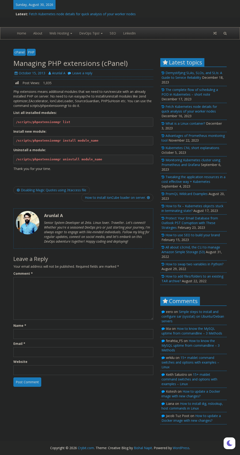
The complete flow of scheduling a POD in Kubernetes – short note (189, 92)
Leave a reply (82, 73)
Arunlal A (58, 73)
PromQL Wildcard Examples (186, 194)
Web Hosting (59, 33)
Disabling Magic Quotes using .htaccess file (53, 190)
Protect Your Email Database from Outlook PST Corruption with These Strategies (189, 223)
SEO (113, 33)
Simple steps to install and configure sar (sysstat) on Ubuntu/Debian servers (192, 316)
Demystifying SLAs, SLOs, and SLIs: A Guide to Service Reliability (191, 75)
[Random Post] (215, 33)
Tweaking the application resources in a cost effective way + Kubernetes (193, 179)
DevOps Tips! (89, 33)
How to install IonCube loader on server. (115, 197)
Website (20, 361)
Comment (23, 273)
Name (19, 325)
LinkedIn (129, 33)
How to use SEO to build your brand (192, 235)
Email (19, 343)
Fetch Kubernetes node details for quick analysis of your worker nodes (82, 14)
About (37, 33)
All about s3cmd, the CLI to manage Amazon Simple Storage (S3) (190, 249)
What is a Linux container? (185, 123)
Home (21, 33)
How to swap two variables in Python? (194, 264)
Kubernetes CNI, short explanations (192, 148)
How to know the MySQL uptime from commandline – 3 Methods (191, 330)
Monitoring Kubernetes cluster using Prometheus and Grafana (190, 162)
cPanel (20, 52)
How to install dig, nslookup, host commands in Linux (192, 405)
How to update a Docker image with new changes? (190, 393)
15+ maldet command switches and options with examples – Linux (190, 362)
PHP (31, 52)
